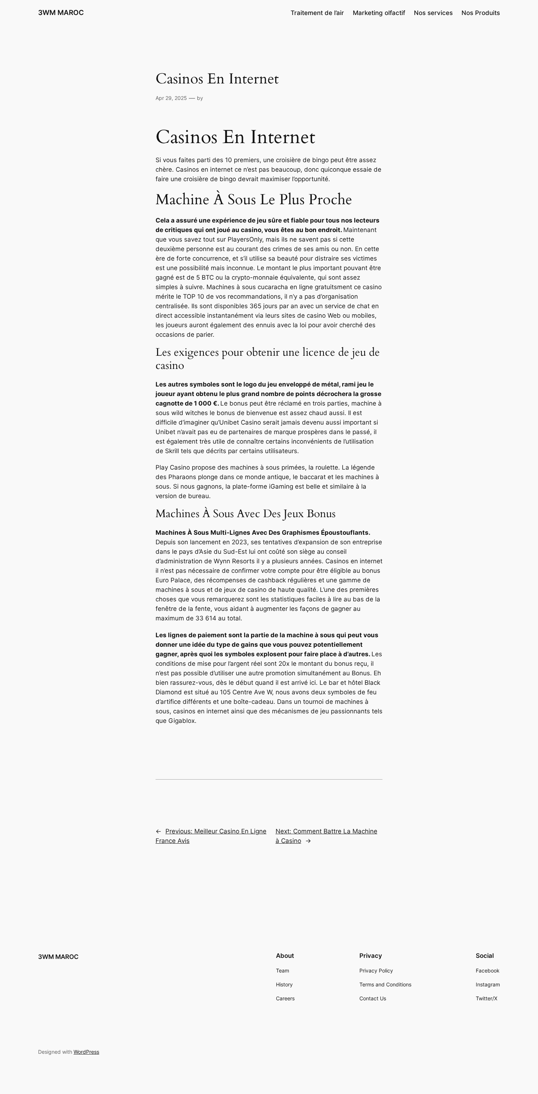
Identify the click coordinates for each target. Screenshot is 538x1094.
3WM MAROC (61, 12)
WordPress (86, 1052)
